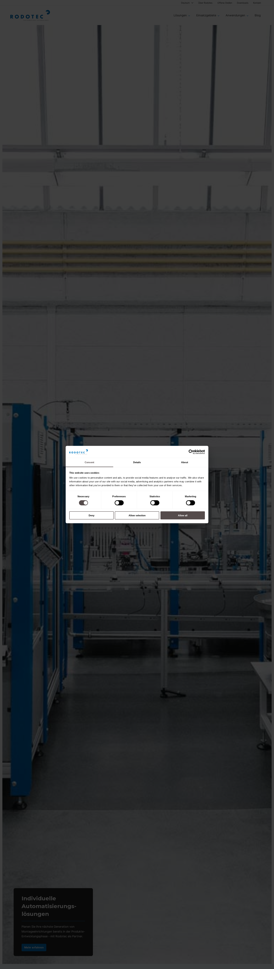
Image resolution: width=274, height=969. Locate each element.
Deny (91, 515)
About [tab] (184, 462)
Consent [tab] (89, 462)
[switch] (119, 502)
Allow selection (137, 515)
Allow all (182, 515)
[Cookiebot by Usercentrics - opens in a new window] (191, 452)
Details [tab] (137, 462)
